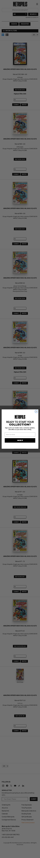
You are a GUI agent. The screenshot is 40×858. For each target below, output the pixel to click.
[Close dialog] (36, 411)
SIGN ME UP (20, 440)
